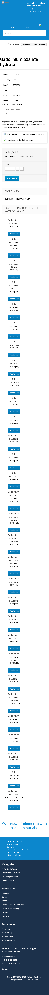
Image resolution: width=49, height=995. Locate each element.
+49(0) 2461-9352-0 (35, 12)
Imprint (4, 901)
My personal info (8, 940)
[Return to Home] (4, 44)
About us (5, 893)
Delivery (5, 912)
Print (8, 114)
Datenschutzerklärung (10, 908)
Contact (5, 969)
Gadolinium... (14, 220)
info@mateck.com (36, 9)
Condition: (6, 105)
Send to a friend (13, 110)
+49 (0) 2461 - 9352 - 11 (11, 964)
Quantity (8, 164)
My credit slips (7, 933)
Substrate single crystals (12, 873)
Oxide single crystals (10, 877)
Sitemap (5, 916)
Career (4, 897)
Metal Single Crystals (10, 869)
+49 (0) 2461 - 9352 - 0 (10, 960)
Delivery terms (27, 140)
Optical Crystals (8, 880)
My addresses (7, 937)
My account (9, 924)
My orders (6, 929)
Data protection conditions (33, 134)
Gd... (14, 239)
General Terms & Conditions (13, 905)
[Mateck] (13, 10)
